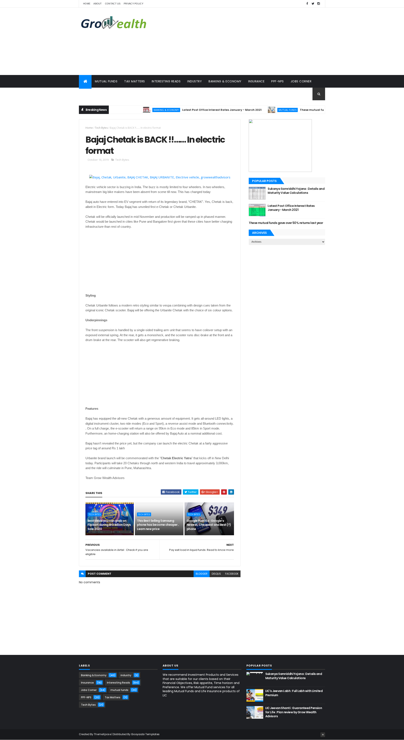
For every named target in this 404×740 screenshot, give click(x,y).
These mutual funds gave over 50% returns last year (286, 223)
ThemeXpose (102, 734)
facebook (231, 573)
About (97, 3)
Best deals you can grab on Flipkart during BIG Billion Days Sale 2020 (109, 525)
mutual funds (276, 109)
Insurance (256, 81)
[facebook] (307, 3)
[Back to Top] (322, 734)
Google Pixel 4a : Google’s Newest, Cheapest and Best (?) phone (209, 525)
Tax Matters (134, 81)
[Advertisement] (248, 41)
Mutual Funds (106, 81)
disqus (216, 573)
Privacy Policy (133, 3)
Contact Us (113, 3)
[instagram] (318, 3)
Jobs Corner (301, 81)
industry (126, 675)
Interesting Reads (166, 81)
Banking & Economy (225, 81)
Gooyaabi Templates (145, 734)
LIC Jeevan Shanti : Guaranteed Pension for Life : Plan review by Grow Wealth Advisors (293, 712)
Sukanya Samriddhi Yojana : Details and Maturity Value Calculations (296, 191)
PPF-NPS (277, 81)
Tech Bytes (91, 94)
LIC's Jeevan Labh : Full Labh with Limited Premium (294, 693)
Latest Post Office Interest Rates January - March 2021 (210, 110)
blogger (201, 573)
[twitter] (313, 3)
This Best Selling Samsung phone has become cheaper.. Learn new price (158, 525)
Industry (194, 81)
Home (86, 3)
